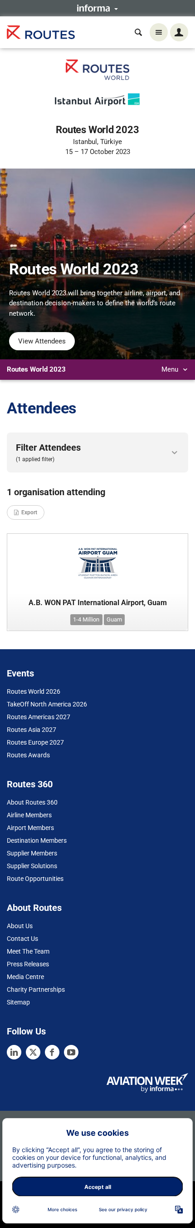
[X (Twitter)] (33, 1052)
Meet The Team (28, 951)
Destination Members (37, 840)
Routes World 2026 (33, 691)
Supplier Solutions (32, 866)
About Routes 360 (32, 802)
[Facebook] (52, 1052)
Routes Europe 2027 (35, 742)
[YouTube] (71, 1052)
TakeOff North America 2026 (47, 704)
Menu (170, 369)
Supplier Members (32, 853)
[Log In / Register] (179, 32)
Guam (114, 619)
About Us (20, 926)
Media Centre (25, 976)
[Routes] (41, 32)
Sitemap (18, 1002)
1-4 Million (86, 619)
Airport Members (30, 827)
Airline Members (29, 815)
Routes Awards (28, 755)
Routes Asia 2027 (31, 729)
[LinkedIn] (14, 1052)
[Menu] (159, 32)
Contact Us (22, 938)
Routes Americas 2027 (38, 717)
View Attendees (42, 341)
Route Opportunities (35, 878)
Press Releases (28, 964)
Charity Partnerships (36, 989)
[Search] (138, 32)
